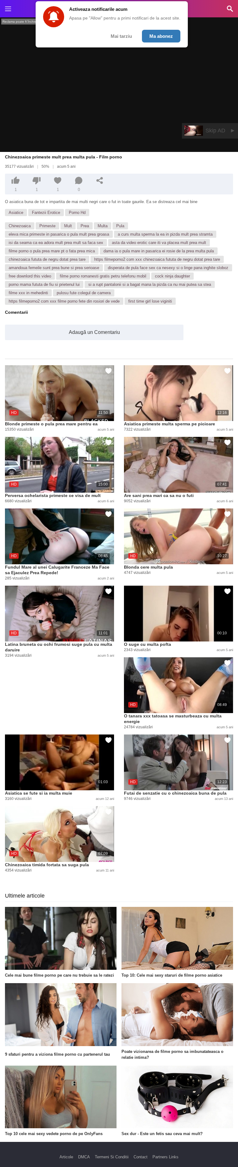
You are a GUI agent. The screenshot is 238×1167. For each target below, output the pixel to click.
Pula (120, 226)
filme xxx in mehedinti (28, 293)
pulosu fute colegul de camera (84, 293)
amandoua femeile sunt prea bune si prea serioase (54, 267)
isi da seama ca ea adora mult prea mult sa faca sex (56, 242)
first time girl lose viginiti (150, 301)
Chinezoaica (20, 226)
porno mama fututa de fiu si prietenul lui (44, 284)
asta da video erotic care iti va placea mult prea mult (159, 242)
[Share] (100, 180)
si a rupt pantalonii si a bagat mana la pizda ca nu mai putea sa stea (149, 284)
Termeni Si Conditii (112, 1157)
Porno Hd (77, 212)
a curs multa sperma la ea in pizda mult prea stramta (165, 234)
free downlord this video (30, 276)
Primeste (47, 226)
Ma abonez (161, 36)
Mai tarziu (121, 36)
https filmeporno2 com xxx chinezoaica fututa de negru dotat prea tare (157, 259)
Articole (66, 1157)
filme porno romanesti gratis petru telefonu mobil (103, 276)
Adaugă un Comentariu (94, 332)
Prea (85, 226)
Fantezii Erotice (46, 212)
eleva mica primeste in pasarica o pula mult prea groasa (59, 234)
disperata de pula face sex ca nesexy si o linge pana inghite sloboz (168, 267)
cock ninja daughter (172, 276)
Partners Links (165, 1157)
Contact (141, 1157)
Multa (103, 226)
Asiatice (16, 212)
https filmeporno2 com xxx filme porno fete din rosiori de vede (64, 301)
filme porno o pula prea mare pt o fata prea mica (52, 251)
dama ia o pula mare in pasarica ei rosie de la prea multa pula (159, 251)
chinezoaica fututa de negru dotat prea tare (47, 259)
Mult (68, 226)
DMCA (84, 1157)
